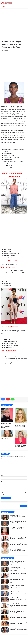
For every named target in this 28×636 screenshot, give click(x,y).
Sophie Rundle (4, 438)
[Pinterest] (8, 399)
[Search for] (26, 6)
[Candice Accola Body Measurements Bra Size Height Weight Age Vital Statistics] (21, 415)
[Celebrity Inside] (6, 2)
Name (2, 475)
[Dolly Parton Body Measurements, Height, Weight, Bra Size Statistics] (5, 531)
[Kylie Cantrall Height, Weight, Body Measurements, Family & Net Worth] (5, 538)
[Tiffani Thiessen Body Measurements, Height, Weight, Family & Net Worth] (5, 611)
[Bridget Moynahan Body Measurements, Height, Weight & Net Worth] (5, 605)
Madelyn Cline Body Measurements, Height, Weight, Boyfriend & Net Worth (18, 523)
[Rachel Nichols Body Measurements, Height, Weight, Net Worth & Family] (5, 593)
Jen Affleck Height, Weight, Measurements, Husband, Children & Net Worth (18, 544)
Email (2, 481)
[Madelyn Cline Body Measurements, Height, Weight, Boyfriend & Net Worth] (5, 523)
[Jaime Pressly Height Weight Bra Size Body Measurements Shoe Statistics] (7, 415)
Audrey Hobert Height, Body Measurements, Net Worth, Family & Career (18, 551)
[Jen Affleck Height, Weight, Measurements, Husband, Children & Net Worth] (5, 545)
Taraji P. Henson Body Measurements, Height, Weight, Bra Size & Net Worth (18, 617)
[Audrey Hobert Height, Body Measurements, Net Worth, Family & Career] (5, 551)
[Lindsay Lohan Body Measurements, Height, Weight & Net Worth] (5, 623)
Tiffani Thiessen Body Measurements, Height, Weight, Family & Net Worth (17, 611)
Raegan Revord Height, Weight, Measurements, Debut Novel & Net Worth (17, 581)
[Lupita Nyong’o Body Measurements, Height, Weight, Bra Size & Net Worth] (5, 630)
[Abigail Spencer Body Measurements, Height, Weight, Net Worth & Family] (5, 517)
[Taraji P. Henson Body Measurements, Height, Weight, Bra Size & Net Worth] (5, 617)
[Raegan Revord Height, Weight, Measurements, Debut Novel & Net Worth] (5, 581)
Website (2, 487)
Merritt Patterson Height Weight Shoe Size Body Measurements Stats (20, 446)
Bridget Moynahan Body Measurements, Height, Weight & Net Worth (18, 605)
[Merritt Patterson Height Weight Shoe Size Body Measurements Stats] (21, 437)
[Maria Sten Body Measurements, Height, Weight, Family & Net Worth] (5, 587)
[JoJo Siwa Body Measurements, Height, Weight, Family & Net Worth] (5, 599)
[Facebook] (3, 399)
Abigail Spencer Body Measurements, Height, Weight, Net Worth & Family (18, 517)
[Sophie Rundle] (7, 433)
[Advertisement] (14, 23)
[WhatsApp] (12, 399)
